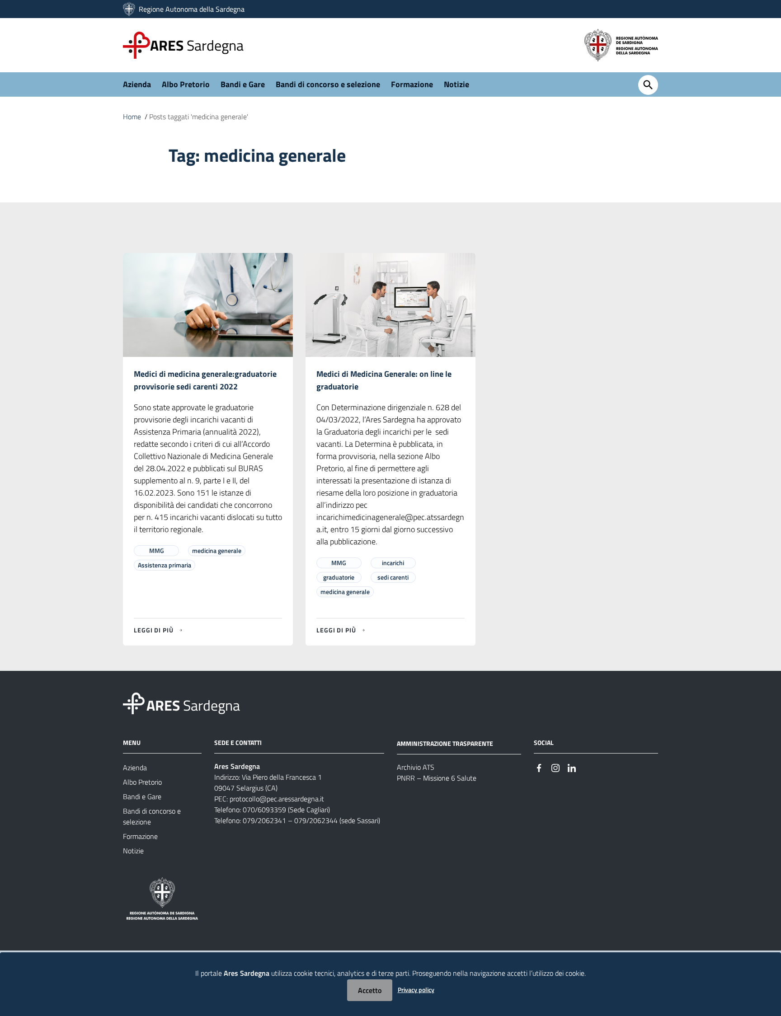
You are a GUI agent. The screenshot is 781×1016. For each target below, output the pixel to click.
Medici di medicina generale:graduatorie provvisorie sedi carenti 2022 (205, 380)
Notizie (456, 84)
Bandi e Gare (243, 84)
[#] (539, 767)
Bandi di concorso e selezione (328, 84)
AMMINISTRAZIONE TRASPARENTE (445, 743)
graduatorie (338, 577)
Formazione (412, 84)
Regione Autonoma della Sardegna (192, 9)
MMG (156, 550)
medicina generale (216, 550)
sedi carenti (393, 577)
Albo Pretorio (186, 84)
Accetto (369, 990)
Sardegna (197, 45)
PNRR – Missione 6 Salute (436, 778)
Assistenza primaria (164, 565)
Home (132, 116)
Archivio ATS (415, 767)
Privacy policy (416, 989)
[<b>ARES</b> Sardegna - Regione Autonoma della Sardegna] (134, 703)
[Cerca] (648, 85)
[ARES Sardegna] (130, 9)
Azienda (137, 84)
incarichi (393, 562)
